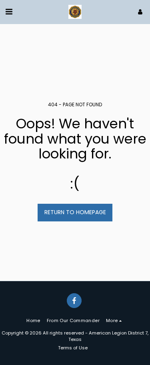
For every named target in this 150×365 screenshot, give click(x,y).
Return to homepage (75, 212)
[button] (9, 11)
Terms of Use (73, 348)
